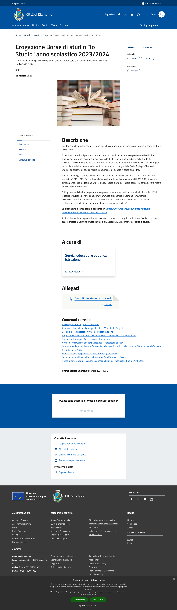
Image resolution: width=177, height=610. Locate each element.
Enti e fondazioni (19, 531)
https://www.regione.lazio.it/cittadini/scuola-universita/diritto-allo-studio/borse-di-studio (106, 210)
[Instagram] (137, 14)
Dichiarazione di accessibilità (101, 570)
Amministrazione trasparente (102, 556)
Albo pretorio (94, 559)
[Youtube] (130, 14)
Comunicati (132, 523)
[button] (88, 605)
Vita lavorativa (57, 527)
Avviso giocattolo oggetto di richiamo (80, 324)
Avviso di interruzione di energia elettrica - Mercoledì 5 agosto (92, 342)
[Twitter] (124, 14)
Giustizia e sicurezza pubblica (102, 520)
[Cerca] (161, 14)
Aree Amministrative (21, 523)
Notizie (130, 520)
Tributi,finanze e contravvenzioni (103, 523)
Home (18, 35)
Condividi (132, 47)
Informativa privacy (97, 563)
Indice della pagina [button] (26, 136)
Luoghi (130, 539)
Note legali (93, 567)
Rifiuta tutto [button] (98, 599)
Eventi (130, 543)
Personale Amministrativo (23, 538)
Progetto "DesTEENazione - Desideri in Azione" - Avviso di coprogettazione (99, 335)
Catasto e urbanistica (60, 534)
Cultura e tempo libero (60, 523)
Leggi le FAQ (56, 563)
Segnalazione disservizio (61, 559)
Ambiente (93, 527)
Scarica (109, 304)
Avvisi (36, 35)
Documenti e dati (19, 542)
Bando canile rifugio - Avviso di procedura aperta (86, 339)
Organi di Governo (20, 520)
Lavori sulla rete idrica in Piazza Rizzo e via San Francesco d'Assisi (94, 357)
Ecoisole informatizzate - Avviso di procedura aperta (87, 332)
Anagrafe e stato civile (60, 520)
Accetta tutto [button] (79, 600)
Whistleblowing (96, 574)
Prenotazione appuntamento (63, 556)
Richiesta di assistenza (61, 567)
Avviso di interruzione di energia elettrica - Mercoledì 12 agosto (93, 328)
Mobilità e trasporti (59, 538)
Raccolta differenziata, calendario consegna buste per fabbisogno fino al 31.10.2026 (103, 361)
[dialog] (88, 593)
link (95, 594)
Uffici (14, 527)
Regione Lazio (18, 3)
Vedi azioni (145, 47)
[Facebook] (118, 14)
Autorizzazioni (95, 534)
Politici (15, 534)
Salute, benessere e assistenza (102, 530)
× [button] (174, 579)
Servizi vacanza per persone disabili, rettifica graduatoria (89, 353)
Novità (27, 35)
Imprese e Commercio (60, 531)
